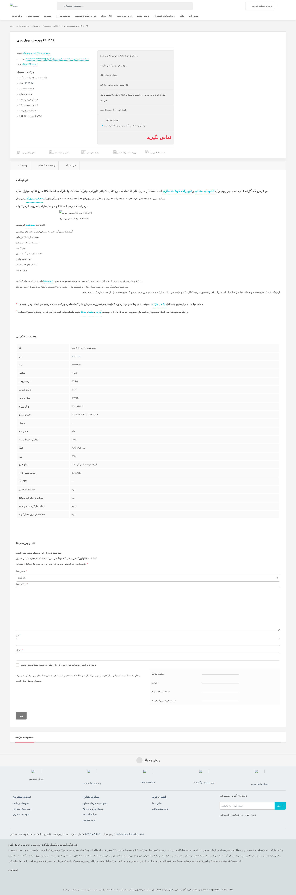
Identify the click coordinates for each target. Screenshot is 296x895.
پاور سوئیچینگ (56, 58)
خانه (12, 26)
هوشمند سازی (22, 26)
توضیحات (23, 165)
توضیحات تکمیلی (47, 165)
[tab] (20, 165)
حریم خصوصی (89, 819)
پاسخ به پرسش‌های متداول (95, 803)
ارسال (280, 805)
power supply (42, 58)
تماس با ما (157, 803)
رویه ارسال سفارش (22, 809)
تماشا (91, 312)
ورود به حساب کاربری (262, 6)
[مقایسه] (13, 54)
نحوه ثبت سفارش (21, 814)
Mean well (48, 281)
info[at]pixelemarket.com (130, 834)
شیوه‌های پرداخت (21, 803)
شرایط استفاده (90, 814)
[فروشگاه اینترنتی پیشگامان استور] (14, 6)
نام (18, 635)
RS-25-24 (28, 83)
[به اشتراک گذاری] (13, 46)
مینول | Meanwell (30, 64)
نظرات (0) (71, 165)
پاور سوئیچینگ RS (50, 26)
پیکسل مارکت (158, 304)
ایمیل (19, 650)
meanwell (30, 58)
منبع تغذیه (36, 26)
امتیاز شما (21, 571)
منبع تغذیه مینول (81, 58)
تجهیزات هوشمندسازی (177, 191)
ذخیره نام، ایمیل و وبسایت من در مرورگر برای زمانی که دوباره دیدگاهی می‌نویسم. (58, 665)
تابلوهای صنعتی (204, 191)
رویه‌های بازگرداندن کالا (93, 809)
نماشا (83, 312)
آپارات (99, 312)
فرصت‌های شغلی (160, 809)
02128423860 (92, 834)
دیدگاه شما (22, 584)
